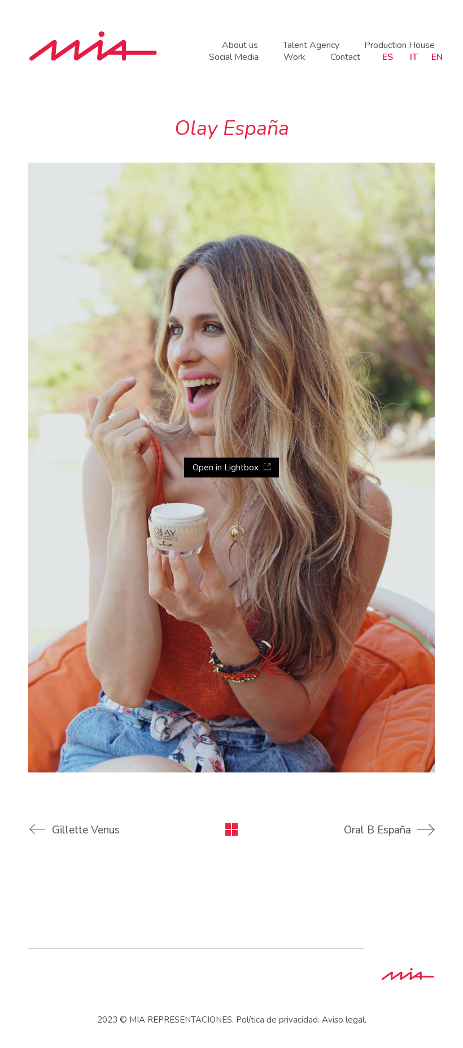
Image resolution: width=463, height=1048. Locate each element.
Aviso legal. (344, 1019)
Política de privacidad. (278, 1019)
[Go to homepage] (93, 45)
